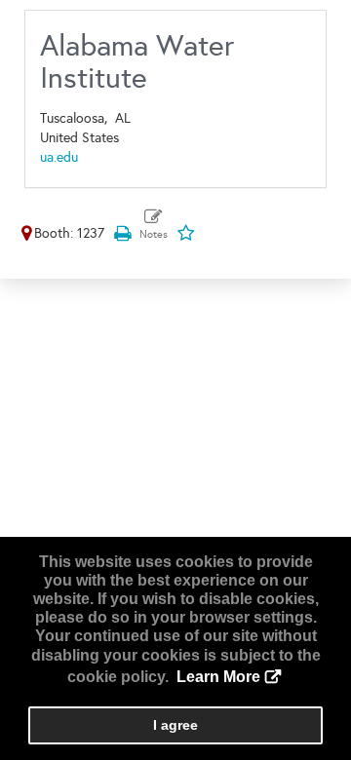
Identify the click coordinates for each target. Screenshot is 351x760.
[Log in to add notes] (153, 225)
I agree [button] (175, 725)
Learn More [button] (218, 676)
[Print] (122, 233)
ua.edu (59, 157)
